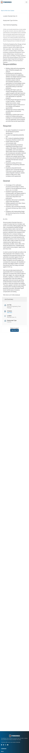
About (2, 751)
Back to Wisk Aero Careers (7, 10)
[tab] (6, 2)
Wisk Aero (9, 312)
